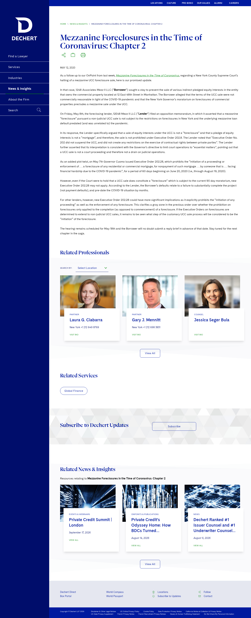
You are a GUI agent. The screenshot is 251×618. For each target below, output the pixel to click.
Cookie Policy (148, 611)
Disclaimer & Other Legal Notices (103, 611)
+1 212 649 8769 (90, 327)
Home (63, 24)
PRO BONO (187, 3)
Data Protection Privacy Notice (170, 611)
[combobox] (92, 268)
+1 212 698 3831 (151, 327)
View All (150, 353)
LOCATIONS (157, 3)
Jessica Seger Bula (211, 319)
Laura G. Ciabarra (86, 319)
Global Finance (73, 390)
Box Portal (65, 596)
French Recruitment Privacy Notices (152, 614)
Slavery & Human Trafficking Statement (185, 614)
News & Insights (79, 24)
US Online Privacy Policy (129, 611)
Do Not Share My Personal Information (219, 614)
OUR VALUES (203, 3)
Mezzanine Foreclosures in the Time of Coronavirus (147, 75)
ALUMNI (218, 3)
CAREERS (234, 3)
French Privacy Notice (125, 614)
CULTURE (171, 3)
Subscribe (174, 426)
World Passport (114, 596)
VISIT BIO (74, 334)
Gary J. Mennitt (146, 319)
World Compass (115, 592)
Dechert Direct (68, 592)
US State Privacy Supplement (102, 614)
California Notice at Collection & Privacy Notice (203, 611)
